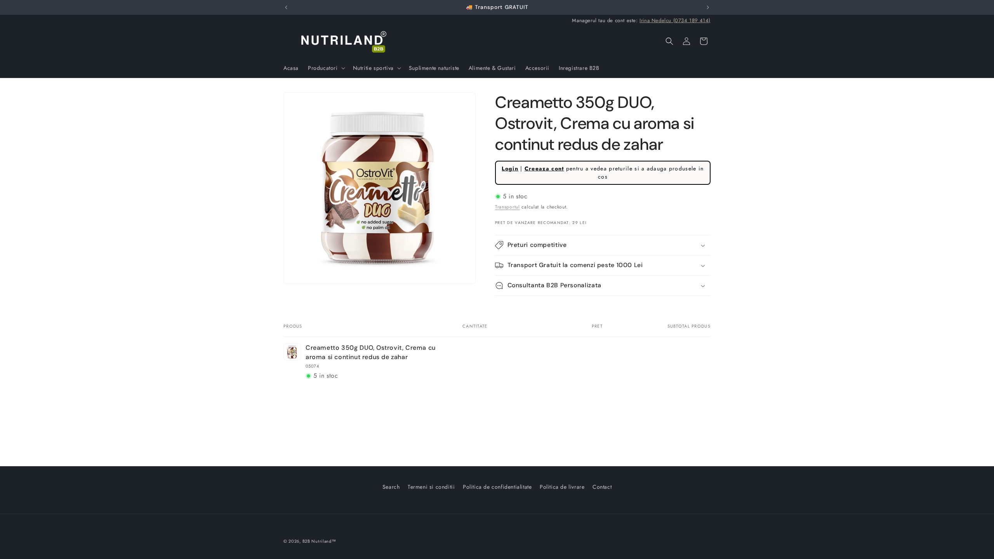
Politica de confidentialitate (497, 487)
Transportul (507, 206)
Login (510, 168)
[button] (325, 68)
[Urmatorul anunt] (707, 7)
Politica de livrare (562, 487)
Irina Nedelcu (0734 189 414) (675, 20)
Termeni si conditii (431, 487)
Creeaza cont (544, 168)
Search (391, 487)
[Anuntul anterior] (286, 7)
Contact (602, 487)
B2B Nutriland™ (319, 541)
